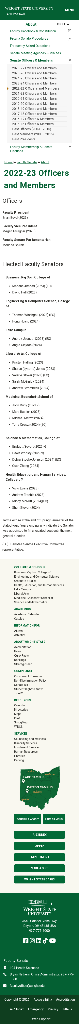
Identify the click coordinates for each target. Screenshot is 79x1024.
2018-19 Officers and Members (34, 109)
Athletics (25, 635)
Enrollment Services (27, 747)
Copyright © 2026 (17, 999)
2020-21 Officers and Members (34, 99)
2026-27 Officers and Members (34, 68)
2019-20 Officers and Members (34, 104)
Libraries (19, 756)
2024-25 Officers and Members (34, 78)
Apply (39, 846)
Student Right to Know (28, 689)
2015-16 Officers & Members (33, 124)
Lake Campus (23, 589)
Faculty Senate (16, 14)
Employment (39, 857)
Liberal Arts (21, 593)
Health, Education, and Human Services (39, 585)
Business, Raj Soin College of (32, 572)
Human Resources (26, 751)
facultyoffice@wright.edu (27, 986)
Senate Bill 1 (22, 684)
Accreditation (22, 647)
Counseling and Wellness (30, 738)
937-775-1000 (39, 931)
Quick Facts (21, 655)
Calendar (20, 705)
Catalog (19, 618)
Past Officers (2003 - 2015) (31, 129)
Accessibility (43, 999)
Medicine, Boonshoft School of (33, 598)
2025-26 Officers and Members (34, 73)
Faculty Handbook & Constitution (41, 31)
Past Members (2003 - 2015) (33, 134)
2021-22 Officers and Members (34, 93)
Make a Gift (39, 868)
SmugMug (26, 722)
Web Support (41, 1019)
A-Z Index (40, 834)
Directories (21, 709)
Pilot (17, 718)
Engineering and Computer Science (36, 576)
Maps (17, 714)
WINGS (18, 726)
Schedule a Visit (28, 819)
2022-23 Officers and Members (36, 88)
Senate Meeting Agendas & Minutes (35, 53)
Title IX (18, 693)
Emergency (36, 1009)
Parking (19, 760)
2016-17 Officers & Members (33, 119)
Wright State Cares (39, 879)
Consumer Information (28, 676)
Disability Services (25, 743)
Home (8, 162)
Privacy (53, 1009)
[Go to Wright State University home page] (29, 7)
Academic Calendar (26, 614)
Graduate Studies (25, 580)
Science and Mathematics (30, 602)
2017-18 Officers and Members (34, 114)
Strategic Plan (23, 664)
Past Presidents (23, 139)
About (45, 162)
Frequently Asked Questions (30, 46)
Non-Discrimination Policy (30, 680)
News (17, 651)
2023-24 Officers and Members (34, 83)
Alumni (24, 630)
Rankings (20, 659)
